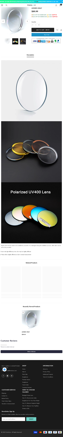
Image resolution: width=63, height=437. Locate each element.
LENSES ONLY (26, 332)
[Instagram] (7, 375)
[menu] (2, 5)
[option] (15, 21)
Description (30, 55)
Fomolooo (8, 432)
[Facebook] (3, 375)
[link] (11, 295)
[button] (3, 21)
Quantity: (34, 22)
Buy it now (46, 34)
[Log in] (56, 5)
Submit (31, 419)
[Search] (6, 5)
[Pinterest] (11, 375)
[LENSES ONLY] (31, 320)
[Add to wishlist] (57, 30)
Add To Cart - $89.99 (42, 30)
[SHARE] (60, 30)
